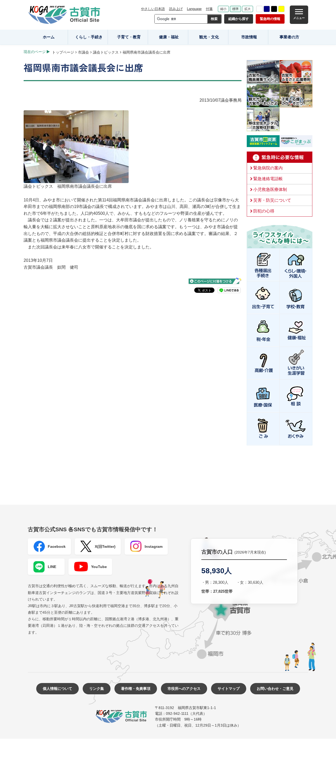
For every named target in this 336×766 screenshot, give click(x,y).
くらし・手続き (89, 37)
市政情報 (249, 37)
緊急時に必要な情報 (279, 157)
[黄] (281, 9)
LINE (52, 567)
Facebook (57, 546)
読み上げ (176, 9)
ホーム (49, 37)
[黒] (274, 9)
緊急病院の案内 (268, 168)
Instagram (153, 546)
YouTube (99, 567)
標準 (235, 9)
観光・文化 (209, 37)
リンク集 (96, 688)
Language (194, 9)
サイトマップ (229, 688)
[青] (267, 9)
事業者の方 (289, 37)
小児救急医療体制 (270, 189)
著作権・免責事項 (135, 688)
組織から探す (238, 19)
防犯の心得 (263, 211)
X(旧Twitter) (105, 546)
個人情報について (57, 688)
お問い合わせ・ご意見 (275, 688)
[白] (259, 9)
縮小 (223, 9)
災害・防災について (272, 200)
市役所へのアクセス (184, 688)
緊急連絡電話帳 (268, 178)
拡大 (247, 9)
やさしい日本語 (153, 9)
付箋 (209, 9)
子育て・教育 (129, 37)
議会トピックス (106, 52)
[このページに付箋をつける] (215, 281)
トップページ (63, 52)
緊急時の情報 (270, 19)
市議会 (83, 52)
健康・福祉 (169, 37)
